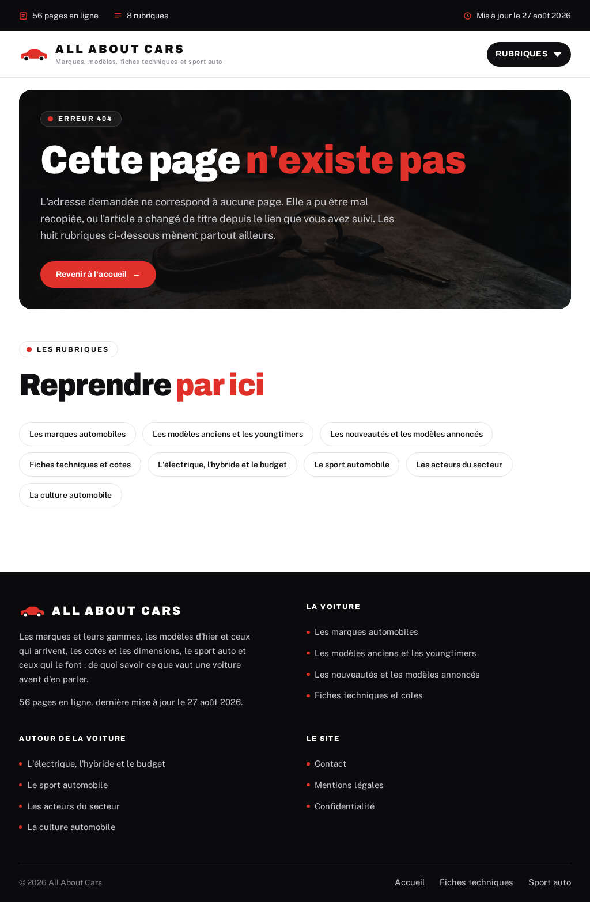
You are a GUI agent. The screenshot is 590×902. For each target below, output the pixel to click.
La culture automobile (70, 495)
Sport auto (549, 882)
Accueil (410, 882)
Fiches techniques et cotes (80, 464)
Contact (330, 763)
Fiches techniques (476, 882)
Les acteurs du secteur (459, 464)
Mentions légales (349, 785)
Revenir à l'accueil (91, 274)
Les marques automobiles (77, 434)
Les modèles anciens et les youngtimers (228, 434)
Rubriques (522, 54)
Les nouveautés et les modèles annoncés (406, 434)
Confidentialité (345, 806)
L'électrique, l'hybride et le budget (222, 464)
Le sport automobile (351, 464)
